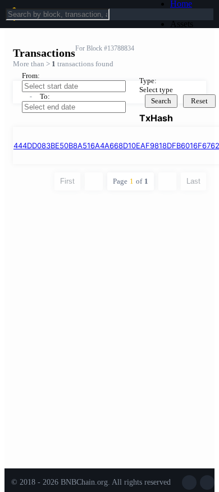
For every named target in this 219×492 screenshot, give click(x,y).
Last (193, 181)
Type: (148, 80)
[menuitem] (190, 24)
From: (31, 75)
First (67, 181)
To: (45, 96)
